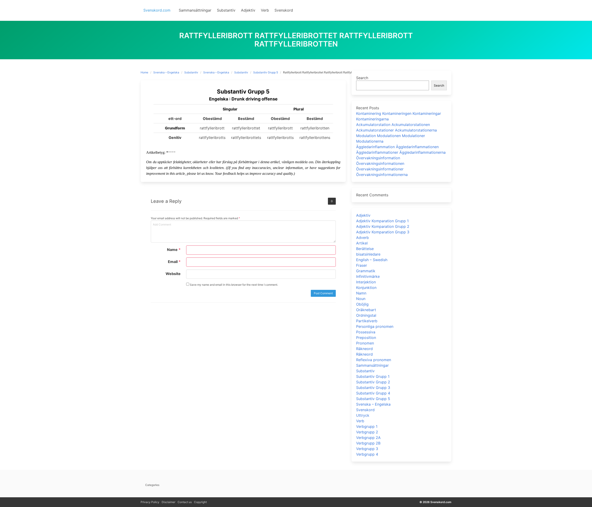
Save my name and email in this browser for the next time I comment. (233, 284)
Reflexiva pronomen (373, 359)
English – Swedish (371, 259)
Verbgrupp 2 (367, 432)
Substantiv (191, 72)
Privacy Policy (150, 502)
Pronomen (365, 343)
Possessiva (365, 332)
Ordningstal (366, 315)
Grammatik (365, 271)
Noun (360, 298)
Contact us (185, 502)
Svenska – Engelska (166, 72)
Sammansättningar (372, 365)
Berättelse (365, 248)
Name (174, 249)
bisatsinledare (368, 254)
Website (173, 273)
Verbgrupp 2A (368, 437)
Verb (360, 421)
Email (174, 261)
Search (362, 77)
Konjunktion (366, 287)
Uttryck (362, 415)
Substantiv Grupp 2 (373, 382)
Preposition (366, 337)
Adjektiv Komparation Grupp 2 (382, 226)
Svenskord (365, 409)
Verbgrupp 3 (367, 448)
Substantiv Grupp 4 (373, 393)
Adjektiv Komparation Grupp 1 (382, 221)
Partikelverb (366, 321)
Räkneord (364, 348)
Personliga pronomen (374, 326)
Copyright (200, 502)
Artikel (362, 243)
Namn (361, 293)
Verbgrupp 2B (368, 443)
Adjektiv (363, 215)
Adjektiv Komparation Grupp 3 (382, 232)
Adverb (362, 237)
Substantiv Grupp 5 (265, 72)
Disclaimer (168, 502)
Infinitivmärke (368, 276)
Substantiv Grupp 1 (372, 376)
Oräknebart (366, 309)
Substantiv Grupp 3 (373, 387)
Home (144, 72)
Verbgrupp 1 (366, 426)
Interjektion (366, 282)
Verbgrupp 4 (367, 454)
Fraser (361, 265)
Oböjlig (362, 304)
